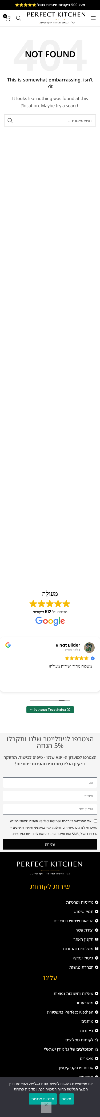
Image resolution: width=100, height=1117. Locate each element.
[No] (46, 1107)
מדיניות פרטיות (42, 1099)
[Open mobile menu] (93, 18)
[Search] (18, 18)
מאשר (66, 1099)
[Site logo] (56, 17)
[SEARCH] (10, 120)
